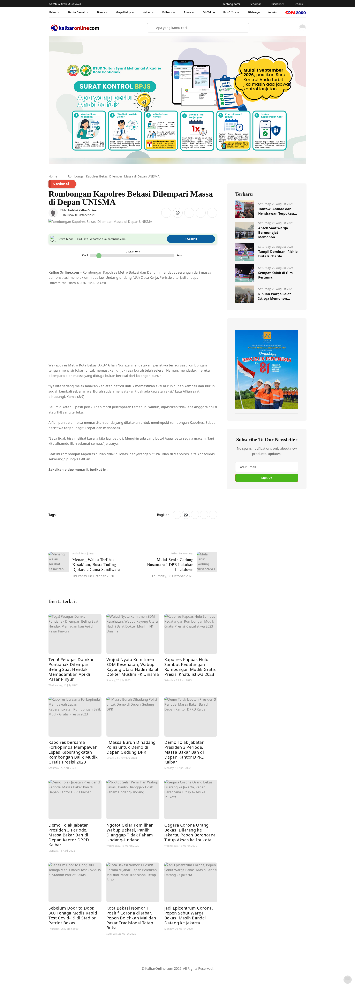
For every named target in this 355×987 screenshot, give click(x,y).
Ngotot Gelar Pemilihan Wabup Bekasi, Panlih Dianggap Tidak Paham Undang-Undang (130, 832)
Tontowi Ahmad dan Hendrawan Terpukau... (277, 211)
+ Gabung (191, 239)
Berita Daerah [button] (76, 12)
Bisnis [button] (101, 12)
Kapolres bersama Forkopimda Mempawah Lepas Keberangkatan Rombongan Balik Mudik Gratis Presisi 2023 (73, 752)
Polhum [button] (167, 12)
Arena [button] (187, 12)
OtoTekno (209, 12)
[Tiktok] (192, 957)
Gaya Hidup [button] (123, 12)
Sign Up (266, 477)
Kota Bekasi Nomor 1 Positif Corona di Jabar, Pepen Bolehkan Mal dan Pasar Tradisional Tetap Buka (131, 918)
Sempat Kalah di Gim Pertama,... (275, 275)
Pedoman (157, 975)
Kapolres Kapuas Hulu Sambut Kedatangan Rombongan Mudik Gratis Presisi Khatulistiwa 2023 (190, 667)
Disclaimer (176, 975)
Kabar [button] (53, 12)
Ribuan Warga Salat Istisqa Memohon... (274, 296)
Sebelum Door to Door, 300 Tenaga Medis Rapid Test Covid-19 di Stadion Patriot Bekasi (72, 915)
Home (52, 176)
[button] (293, 28)
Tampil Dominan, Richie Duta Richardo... (277, 253)
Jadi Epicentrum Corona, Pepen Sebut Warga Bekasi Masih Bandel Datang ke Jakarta (188, 915)
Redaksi (194, 975)
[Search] (244, 27)
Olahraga (254, 12)
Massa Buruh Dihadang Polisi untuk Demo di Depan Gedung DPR (131, 747)
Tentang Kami (136, 975)
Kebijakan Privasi (216, 975)
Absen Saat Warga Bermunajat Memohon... (273, 232)
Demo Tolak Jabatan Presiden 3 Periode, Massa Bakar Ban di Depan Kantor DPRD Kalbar (184, 752)
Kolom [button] (147, 12)
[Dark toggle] (302, 27)
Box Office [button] (229, 12)
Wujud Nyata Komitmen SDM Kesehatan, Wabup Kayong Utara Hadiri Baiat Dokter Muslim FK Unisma (132, 667)
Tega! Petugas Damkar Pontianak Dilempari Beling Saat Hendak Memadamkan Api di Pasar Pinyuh (71, 669)
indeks (272, 12)
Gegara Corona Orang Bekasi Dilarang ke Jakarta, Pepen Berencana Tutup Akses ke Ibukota (190, 832)
